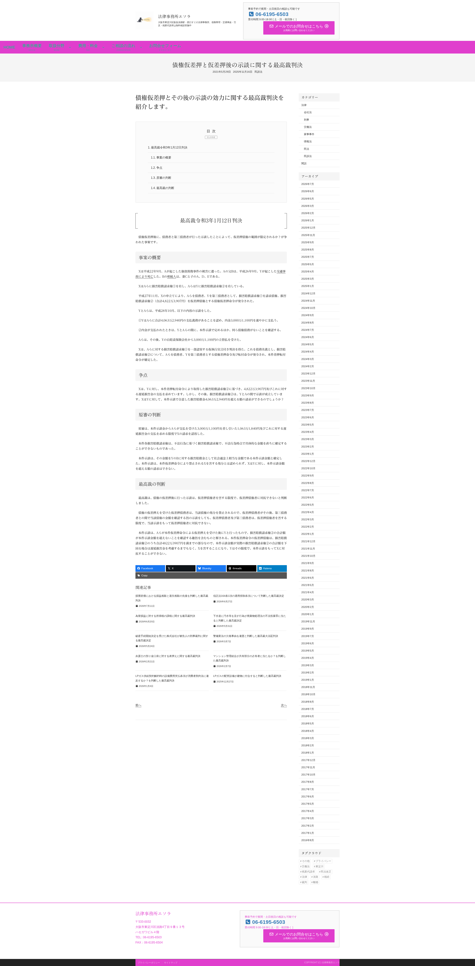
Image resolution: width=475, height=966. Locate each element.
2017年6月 (307, 796)
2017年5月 (307, 803)
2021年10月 (308, 555)
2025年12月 (308, 227)
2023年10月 (308, 388)
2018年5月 (307, 723)
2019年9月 (307, 628)
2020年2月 (307, 606)
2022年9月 (307, 475)
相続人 (171, 276)
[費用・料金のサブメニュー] (103, 47)
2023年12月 (308, 373)
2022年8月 (307, 483)
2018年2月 (307, 745)
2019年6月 (307, 643)
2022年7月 (307, 490)
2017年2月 (307, 825)
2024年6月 (307, 337)
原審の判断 (161, 177)
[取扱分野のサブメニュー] (70, 47)
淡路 (315, 876)
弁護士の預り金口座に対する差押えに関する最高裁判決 (167, 656)
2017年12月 (308, 760)
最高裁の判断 (162, 188)
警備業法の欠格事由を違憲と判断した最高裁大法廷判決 (245, 635)
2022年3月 (307, 519)
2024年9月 (307, 315)
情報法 (308, 141)
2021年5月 (307, 585)
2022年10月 (308, 468)
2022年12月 (308, 461)
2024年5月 (307, 344)
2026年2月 (307, 213)
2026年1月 (307, 220)
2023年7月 (307, 409)
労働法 (308, 126)
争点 (156, 167)
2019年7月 (307, 636)
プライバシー (323, 861)
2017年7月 (307, 789)
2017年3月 (307, 818)
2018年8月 (307, 701)
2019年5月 (307, 650)
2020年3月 (307, 599)
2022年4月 (307, 512)
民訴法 (258, 71)
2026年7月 (307, 183)
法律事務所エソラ (174, 16)
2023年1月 (307, 453)
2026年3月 (307, 205)
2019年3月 (307, 665)
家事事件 (309, 134)
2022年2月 (307, 526)
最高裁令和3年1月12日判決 (167, 147)
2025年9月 (307, 242)
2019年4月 (307, 657)
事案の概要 (161, 157)
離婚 (315, 882)
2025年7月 (307, 256)
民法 (306, 148)
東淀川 (319, 866)
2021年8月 (307, 570)
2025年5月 (307, 264)
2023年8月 (307, 402)
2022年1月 (307, 533)
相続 (326, 876)
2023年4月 (307, 431)
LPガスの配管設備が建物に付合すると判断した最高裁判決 (247, 675)
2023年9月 (307, 395)
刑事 (306, 119)
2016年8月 (307, 840)
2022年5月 (307, 504)
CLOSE (211, 137)
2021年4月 (307, 592)
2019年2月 (307, 672)
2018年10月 (308, 694)
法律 (304, 105)
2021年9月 (307, 563)
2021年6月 (307, 577)
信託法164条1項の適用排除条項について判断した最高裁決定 (248, 595)
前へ (138, 705)
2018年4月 (307, 730)
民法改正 (326, 871)
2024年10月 (308, 307)
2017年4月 (307, 811)
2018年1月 (307, 752)
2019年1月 (307, 679)
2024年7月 (307, 329)
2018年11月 (308, 687)
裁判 (304, 882)
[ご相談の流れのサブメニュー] (141, 47)
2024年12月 (308, 293)
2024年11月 (308, 300)
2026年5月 (307, 198)
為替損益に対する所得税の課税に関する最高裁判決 (165, 615)
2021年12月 (308, 541)
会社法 (308, 112)
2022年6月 (307, 497)
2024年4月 (307, 351)
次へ (284, 705)
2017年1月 (307, 832)
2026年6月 (307, 191)
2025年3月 (307, 278)
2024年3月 (307, 359)
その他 (306, 861)
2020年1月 (307, 614)
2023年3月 (307, 439)
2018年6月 (307, 716)
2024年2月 (307, 366)
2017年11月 (308, 767)
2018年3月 (307, 738)
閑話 (304, 163)
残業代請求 (308, 871)
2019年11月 (308, 621)
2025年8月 (307, 249)
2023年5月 (307, 424)
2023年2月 (307, 446)
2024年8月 (307, 322)
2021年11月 (308, 548)
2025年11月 (308, 235)
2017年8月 (307, 781)
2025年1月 (307, 286)
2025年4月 (307, 271)
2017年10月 (308, 774)
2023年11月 (308, 380)
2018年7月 (307, 708)
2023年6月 (307, 417)
